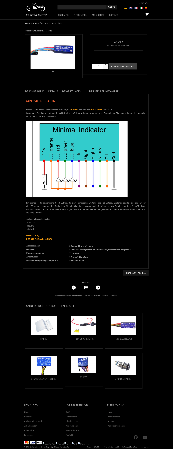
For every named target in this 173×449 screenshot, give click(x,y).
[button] (105, 65)
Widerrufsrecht (73, 430)
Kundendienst (72, 425)
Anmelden (143, 3)
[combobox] (81, 7)
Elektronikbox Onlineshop (39, 447)
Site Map (97, 447)
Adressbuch (113, 421)
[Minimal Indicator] (53, 69)
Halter (44, 338)
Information (80, 15)
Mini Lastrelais (123, 338)
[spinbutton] (100, 66)
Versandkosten (125, 45)
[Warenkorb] (147, 14)
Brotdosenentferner (44, 378)
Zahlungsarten (30, 425)
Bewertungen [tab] (72, 91)
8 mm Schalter (123, 378)
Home (27, 412)
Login (110, 412)
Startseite (28, 23)
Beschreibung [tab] (34, 91)
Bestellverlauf (114, 416)
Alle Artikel (29, 430)
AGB (68, 412)
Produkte (63, 15)
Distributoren (72, 421)
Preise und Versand (33, 421)
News (89, 447)
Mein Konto (98, 15)
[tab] (85, 89)
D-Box (83, 376)
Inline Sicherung (84, 338)
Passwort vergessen (117, 425)
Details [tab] (53, 91)
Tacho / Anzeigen (41, 23)
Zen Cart (67, 447)
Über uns (28, 416)
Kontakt (113, 15)
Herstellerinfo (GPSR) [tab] (104, 91)
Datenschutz (71, 416)
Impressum (29, 434)
